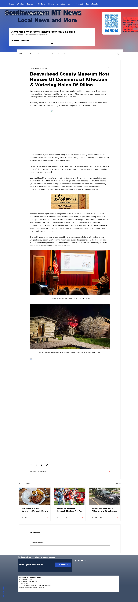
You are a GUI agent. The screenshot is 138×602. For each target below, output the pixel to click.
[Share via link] (47, 465)
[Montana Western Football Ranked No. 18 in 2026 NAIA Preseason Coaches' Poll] (69, 496)
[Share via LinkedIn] (42, 465)
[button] (118, 54)
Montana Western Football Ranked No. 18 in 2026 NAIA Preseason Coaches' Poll (69, 510)
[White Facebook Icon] (75, 560)
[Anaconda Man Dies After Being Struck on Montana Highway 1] (104, 496)
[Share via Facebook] (31, 465)
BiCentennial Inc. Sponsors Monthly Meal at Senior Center (34, 510)
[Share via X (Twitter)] (36, 465)
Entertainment (42, 54)
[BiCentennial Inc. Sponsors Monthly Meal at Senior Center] (34, 496)
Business (67, 54)
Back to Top (3, 592)
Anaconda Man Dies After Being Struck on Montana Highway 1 (103, 510)
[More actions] (108, 68)
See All (118, 483)
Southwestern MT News (43, 12)
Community (56, 54)
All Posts (22, 54)
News (32, 54)
